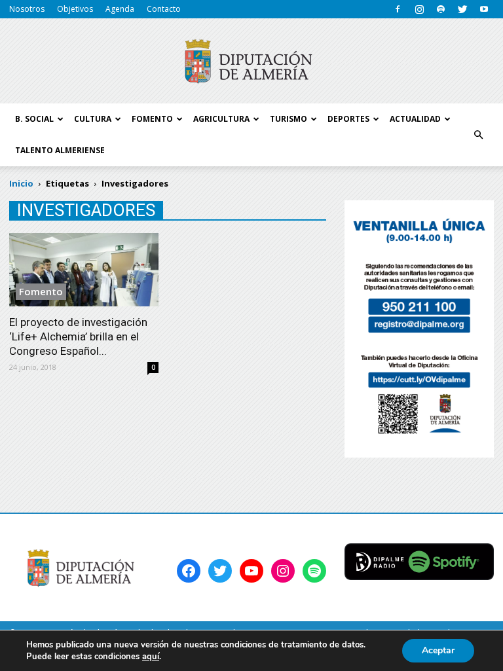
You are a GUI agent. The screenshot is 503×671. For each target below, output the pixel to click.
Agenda (119, 8)
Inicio (21, 183)
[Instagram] (419, 9)
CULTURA (92, 118)
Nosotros (27, 8)
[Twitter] (462, 9)
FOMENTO (152, 118)
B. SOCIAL (34, 118)
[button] (478, 135)
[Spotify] (441, 9)
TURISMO (288, 118)
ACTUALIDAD (415, 118)
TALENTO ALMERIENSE (60, 150)
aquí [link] (150, 656)
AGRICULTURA (221, 118)
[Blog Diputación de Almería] (251, 61)
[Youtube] (484, 9)
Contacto (164, 8)
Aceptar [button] (438, 650)
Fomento (41, 291)
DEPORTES (348, 118)
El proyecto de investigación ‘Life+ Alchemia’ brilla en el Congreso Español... (78, 336)
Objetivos (75, 8)
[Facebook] (397, 9)
